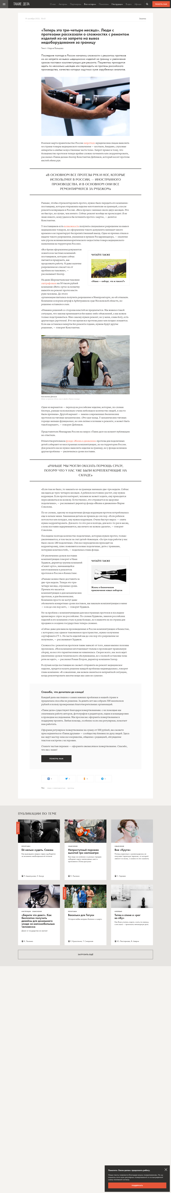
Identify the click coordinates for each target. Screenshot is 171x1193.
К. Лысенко (75, 876)
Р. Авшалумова (30, 876)
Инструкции (117, 4)
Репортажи (26, 846)
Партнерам (75, 4)
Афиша (137, 4)
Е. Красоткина (76, 941)
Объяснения (73, 846)
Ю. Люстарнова (123, 941)
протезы (70, 788)
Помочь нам (161, 4)
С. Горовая (121, 876)
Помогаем (104, 4)
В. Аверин (135, 941)
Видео (129, 4)
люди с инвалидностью (56, 788)
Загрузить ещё (85, 954)
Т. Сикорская (88, 941)
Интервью (118, 911)
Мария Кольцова (55, 48)
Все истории (90, 4)
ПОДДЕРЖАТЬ (137, 1185)
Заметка (142, 18)
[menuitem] (4, 4)
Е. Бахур (40, 876)
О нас (53, 4)
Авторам (63, 4)
